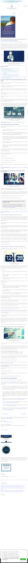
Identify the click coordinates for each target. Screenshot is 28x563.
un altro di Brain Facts (21, 399)
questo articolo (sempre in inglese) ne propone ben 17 (10, 402)
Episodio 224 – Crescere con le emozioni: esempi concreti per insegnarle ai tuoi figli (13, 490)
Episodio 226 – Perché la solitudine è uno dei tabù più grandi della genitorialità (12, 486)
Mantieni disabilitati (23, 560)
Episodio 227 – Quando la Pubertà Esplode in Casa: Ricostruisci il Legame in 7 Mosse (13, 485)
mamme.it (7, 404)
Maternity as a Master (12, 408)
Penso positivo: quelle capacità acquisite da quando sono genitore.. (11, 70)
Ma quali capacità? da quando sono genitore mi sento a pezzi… (10, 68)
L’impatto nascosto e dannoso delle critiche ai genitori (17, 122)
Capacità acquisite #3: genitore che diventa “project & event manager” (11, 74)
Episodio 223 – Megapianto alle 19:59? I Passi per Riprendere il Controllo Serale (12, 491)
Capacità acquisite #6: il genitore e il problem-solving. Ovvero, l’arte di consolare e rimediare (14, 76)
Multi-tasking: (5, 72)
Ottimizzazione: (5, 73)
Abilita (23, 559)
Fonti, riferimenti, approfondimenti (6, 77)
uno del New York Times (14, 399)
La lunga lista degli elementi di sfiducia (7, 69)
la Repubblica (12, 404)
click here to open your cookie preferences (9, 207)
